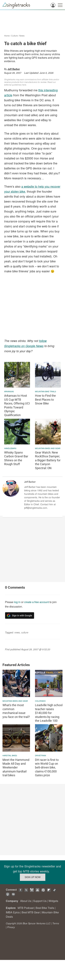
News (21, 35)
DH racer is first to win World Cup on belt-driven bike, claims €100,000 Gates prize (47, 767)
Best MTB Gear (31, 912)
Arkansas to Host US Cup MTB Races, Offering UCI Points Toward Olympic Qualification (17, 405)
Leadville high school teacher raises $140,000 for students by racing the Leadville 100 (48, 712)
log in (17, 602)
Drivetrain (40, 755)
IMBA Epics (13, 912)
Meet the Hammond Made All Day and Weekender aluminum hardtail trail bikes (15, 767)
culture (24, 632)
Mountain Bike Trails (45, 391)
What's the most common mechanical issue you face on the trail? (16, 710)
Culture (14, 35)
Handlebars (10, 448)
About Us (25, 901)
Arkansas (9, 391)
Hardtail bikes (9, 755)
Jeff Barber (14, 69)
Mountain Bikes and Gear (47, 448)
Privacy (11, 927)
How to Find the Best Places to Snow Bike (45, 399)
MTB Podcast (26, 908)
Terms (55, 923)
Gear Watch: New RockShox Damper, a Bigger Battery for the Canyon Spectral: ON (47, 460)
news (17, 632)
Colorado (40, 701)
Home (7, 35)
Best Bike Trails (45, 908)
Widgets (53, 901)
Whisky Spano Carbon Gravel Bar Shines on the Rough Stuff (16, 458)
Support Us (39, 901)
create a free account (36, 602)
